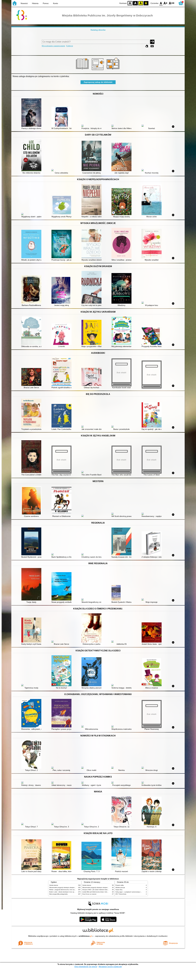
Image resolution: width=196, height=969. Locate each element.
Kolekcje (69, 46)
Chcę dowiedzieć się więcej (85, 967)
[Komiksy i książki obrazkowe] (113, 70)
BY (146, 3)
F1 (165, 3)
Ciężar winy (118, 889)
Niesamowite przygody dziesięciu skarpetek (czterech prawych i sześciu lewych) (73, 887)
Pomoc (46, 3)
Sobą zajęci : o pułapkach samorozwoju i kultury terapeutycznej (134, 892)
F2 (171, 3)
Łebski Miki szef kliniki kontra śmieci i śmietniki (96, 892)
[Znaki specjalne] (152, 46)
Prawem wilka (119, 885)
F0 (161, 3)
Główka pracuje (120, 887)
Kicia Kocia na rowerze (89, 894)
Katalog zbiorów (98, 30)
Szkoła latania (53, 885)
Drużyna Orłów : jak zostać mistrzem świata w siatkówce (99, 889)
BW (135, 3)
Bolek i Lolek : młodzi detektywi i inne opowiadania (64, 892)
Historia (35, 3)
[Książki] (83, 70)
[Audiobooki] (98, 70)
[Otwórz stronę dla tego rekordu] (32, 112)
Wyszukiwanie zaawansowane (53, 46)
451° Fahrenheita (120, 894)
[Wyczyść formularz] (147, 46)
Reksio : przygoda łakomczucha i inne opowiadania (65, 889)
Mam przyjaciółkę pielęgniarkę (58, 894)
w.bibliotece (85, 936)
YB (140, 3)
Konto (55, 3)
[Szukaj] (152, 42)
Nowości (24, 3)
